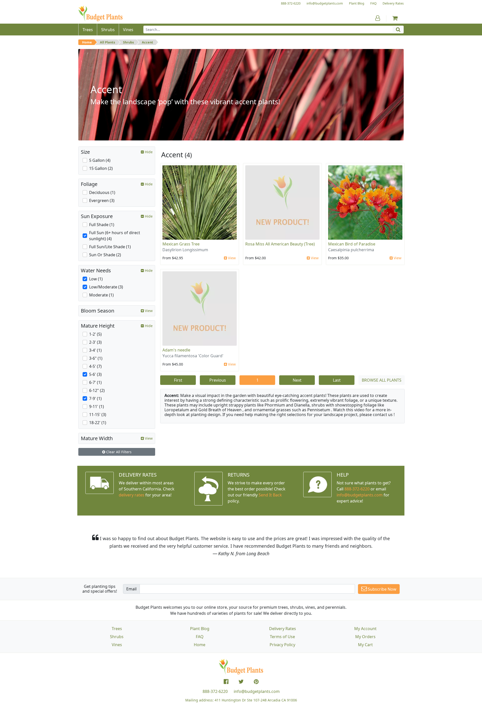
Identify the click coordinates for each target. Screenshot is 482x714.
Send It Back (270, 495)
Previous (217, 380)
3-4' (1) (95, 350)
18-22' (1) (97, 422)
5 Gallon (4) (99, 160)
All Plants (107, 42)
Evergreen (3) (101, 200)
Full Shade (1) (101, 224)
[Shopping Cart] (395, 18)
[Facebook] (226, 681)
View (231, 258)
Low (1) (96, 279)
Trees (117, 628)
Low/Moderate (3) (106, 287)
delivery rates (131, 495)
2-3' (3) (95, 342)
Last (337, 380)
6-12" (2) (97, 390)
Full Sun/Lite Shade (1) (110, 246)
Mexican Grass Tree (181, 244)
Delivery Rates (282, 628)
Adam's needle (176, 350)
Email (131, 589)
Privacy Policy (282, 644)
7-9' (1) (95, 398)
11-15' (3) (97, 414)
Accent (147, 42)
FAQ (200, 636)
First (178, 380)
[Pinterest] (256, 681)
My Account (365, 628)
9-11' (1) (96, 406)
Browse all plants (381, 380)
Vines (117, 644)
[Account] (377, 18)
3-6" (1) (95, 358)
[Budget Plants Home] (100, 14)
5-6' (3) (95, 374)
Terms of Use (282, 636)
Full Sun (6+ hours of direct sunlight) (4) (114, 235)
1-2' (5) (95, 334)
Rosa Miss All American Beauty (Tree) (280, 244)
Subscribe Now (381, 589)
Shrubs (128, 42)
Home (87, 42)
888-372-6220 (357, 489)
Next (297, 380)
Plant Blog (199, 628)
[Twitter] (241, 681)
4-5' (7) (95, 366)
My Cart (365, 644)
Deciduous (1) (102, 192)
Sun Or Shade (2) (105, 255)
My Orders (365, 636)
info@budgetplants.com (257, 691)
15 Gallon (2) (101, 168)
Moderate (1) (101, 295)
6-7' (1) (95, 382)
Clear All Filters (118, 451)
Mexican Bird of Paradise (351, 244)
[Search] (398, 29)
